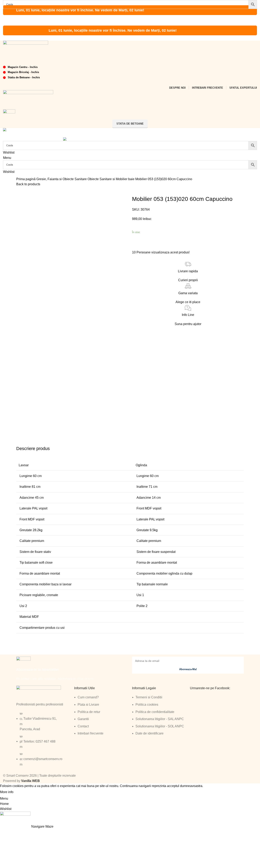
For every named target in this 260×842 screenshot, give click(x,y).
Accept (22, 792)
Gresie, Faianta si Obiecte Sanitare (62, 179)
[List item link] (43, 741)
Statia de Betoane (130, 123)
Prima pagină (26, 179)
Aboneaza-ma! (188, 669)
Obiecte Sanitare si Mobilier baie (111, 179)
